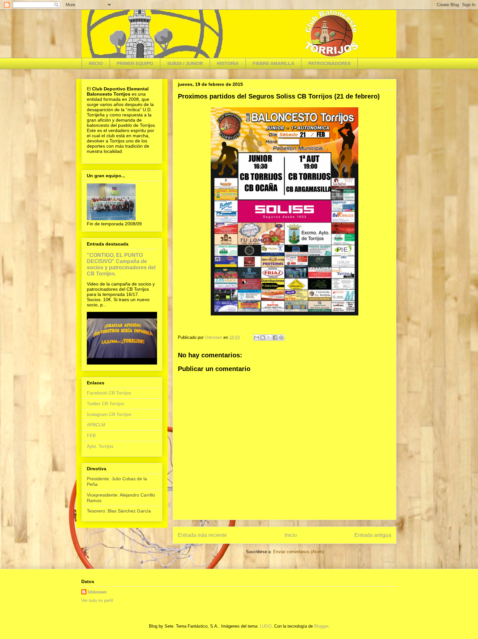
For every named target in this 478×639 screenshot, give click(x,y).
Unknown (97, 592)
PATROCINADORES (329, 63)
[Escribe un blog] (262, 337)
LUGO (266, 626)
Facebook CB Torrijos (109, 392)
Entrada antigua (372, 535)
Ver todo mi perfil (97, 600)
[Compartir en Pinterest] (281, 337)
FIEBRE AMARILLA (273, 63)
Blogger (321, 626)
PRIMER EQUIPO (135, 63)
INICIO (96, 63)
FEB (91, 435)
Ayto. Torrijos (100, 446)
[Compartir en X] (269, 337)
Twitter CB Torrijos (105, 403)
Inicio (291, 535)
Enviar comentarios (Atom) (298, 551)
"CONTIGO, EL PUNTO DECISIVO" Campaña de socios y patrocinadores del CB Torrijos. (121, 264)
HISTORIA (228, 63)
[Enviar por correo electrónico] (256, 337)
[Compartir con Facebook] (275, 337)
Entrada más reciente (202, 535)
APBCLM (96, 424)
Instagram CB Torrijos (109, 414)
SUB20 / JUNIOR (185, 63)
